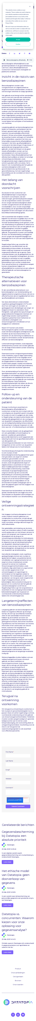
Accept (18, 39)
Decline (18, 44)
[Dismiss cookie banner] (29, 7)
